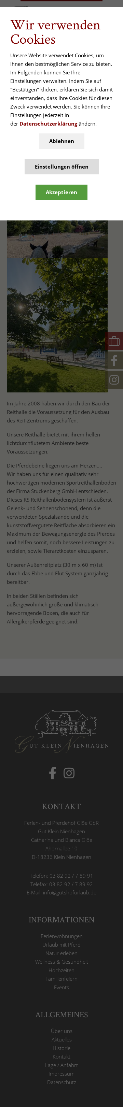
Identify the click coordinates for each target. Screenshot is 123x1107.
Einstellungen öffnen (61, 166)
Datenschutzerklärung (48, 123)
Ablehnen (61, 141)
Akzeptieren (61, 192)
